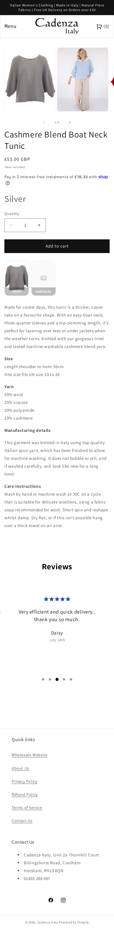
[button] (43, 679)
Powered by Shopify (74, 922)
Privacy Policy (24, 781)
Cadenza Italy (47, 922)
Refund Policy (25, 794)
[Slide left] (44, 122)
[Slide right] (69, 122)
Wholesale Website (29, 754)
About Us (20, 768)
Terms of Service (27, 807)
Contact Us (22, 820)
